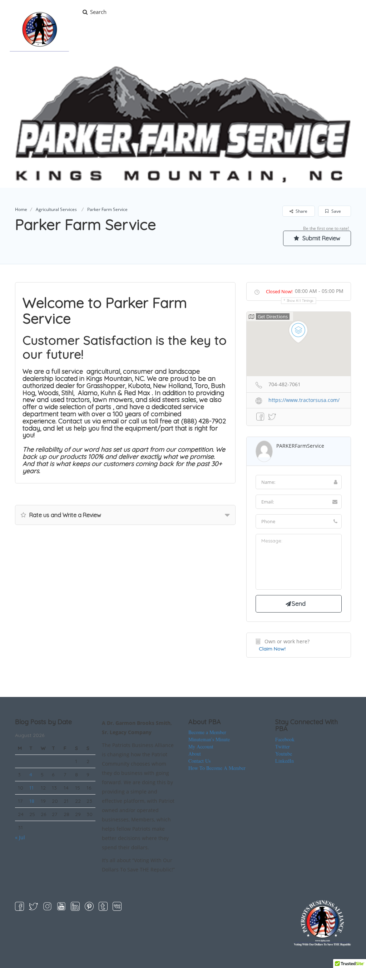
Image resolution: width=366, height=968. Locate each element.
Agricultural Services (56, 209)
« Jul (20, 837)
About (194, 753)
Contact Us (199, 760)
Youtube (283, 753)
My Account (200, 746)
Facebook (285, 739)
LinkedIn (284, 760)
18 (31, 801)
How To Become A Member (217, 768)
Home (21, 209)
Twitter (282, 746)
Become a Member (207, 732)
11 (31, 788)
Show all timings (300, 301)
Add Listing (335, 11)
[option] (183, 124)
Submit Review (320, 238)
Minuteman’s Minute (209, 739)
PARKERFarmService (300, 445)
